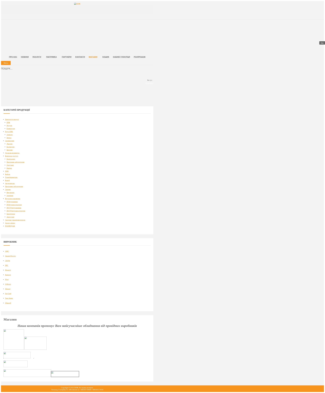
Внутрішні (10, 192)
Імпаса (9, 138)
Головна (149, 83)
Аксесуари (10, 217)
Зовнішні (10, 195)
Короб (7, 180)
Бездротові (10, 147)
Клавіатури (11, 128)
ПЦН (7, 171)
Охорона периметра (12, 153)
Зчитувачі (10, 165)
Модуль (9, 125)
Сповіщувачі (9, 141)
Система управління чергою (15, 220)
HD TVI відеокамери (14, 208)
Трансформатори (11, 177)
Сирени (8, 189)
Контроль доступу (11, 156)
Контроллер (11, 159)
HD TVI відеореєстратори (16, 211)
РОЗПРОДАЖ (10, 226)
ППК (8, 122)
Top (322, 43)
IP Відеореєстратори (14, 205)
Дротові (9, 144)
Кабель (7, 174)
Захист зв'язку (10, 223)
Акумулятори (10, 183)
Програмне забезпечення (15, 162)
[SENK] (77, 4)
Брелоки (9, 150)
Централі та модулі (12, 119)
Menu (6, 63)
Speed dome (11, 214)
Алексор (10, 135)
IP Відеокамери (12, 202)
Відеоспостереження (12, 199)
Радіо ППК (9, 132)
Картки (9, 168)
